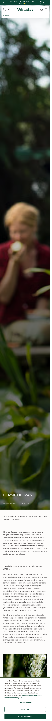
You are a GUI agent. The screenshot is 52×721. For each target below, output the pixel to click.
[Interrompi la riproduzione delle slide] (3, 2)
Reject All (25, 709)
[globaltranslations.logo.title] (25, 9)
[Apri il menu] (45, 9)
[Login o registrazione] (8, 9)
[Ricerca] (4, 9)
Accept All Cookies (25, 716)
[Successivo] (47, 2)
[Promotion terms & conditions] (39, 2)
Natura (8, 16)
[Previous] (43, 2)
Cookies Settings (25, 702)
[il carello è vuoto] (41, 9)
